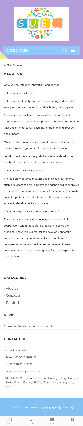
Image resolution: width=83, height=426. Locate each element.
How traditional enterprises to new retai (30, 326)
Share (10, 423)
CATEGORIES (17, 50)
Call (31, 423)
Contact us (13, 295)
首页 (6, 65)
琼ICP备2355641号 (62, 407)
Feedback (13, 302)
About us (17, 65)
